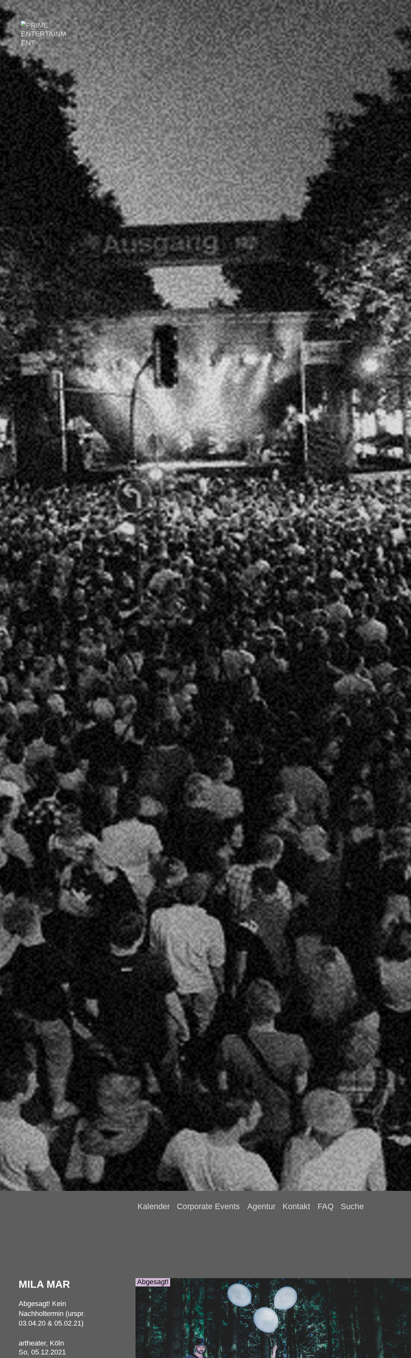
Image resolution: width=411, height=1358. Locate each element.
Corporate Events (208, 1206)
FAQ (326, 1206)
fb (386, 1206)
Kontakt (296, 1206)
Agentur (261, 1206)
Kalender (153, 1206)
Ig (397, 1206)
